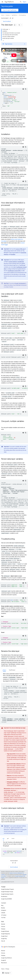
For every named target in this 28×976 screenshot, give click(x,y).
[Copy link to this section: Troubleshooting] (16, 539)
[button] (14, 43)
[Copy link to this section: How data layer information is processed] (11, 205)
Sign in (24, 1)
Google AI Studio (5, 931)
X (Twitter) (3, 915)
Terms (2, 969)
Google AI (3, 960)
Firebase (3, 929)
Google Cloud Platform (6, 957)
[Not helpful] (12, 18)
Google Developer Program (7, 889)
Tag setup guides (7, 6)
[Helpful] (10, 18)
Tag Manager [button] (12, 670)
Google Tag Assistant (20, 283)
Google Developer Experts (7, 894)
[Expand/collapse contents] (9, 29)
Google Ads (23, 252)
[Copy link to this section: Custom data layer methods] (2, 811)
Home (2, 15)
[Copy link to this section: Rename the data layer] (20, 651)
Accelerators (4, 896)
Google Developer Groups (7, 891)
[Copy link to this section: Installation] (11, 134)
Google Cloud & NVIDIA (6, 899)
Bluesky (3, 907)
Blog (2, 905)
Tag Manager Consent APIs (14, 270)
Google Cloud (4, 936)
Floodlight (13, 254)
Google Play (4, 938)
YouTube (3, 917)
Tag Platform (9, 2)
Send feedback (7, 21)
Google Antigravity (5, 933)
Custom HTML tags (20, 249)
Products (8, 15)
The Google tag (22, 15)
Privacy (7, 969)
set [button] (3, 838)
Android (3, 924)
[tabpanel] (14, 687)
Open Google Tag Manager (10, 10)
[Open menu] (2, 2)
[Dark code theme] (23, 89)
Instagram (3, 910)
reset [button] (12, 838)
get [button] (8, 838)
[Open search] (21, 2)
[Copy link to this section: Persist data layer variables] (24, 459)
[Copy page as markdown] (19, 25)
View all (3, 941)
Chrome (3, 926)
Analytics (6, 254)
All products (4, 962)
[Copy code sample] (25, 89)
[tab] (4, 670)
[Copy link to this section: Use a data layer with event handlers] (9, 296)
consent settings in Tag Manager (16, 261)
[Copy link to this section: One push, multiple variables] (2, 424)
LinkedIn (3, 912)
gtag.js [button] (4, 670)
